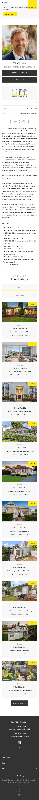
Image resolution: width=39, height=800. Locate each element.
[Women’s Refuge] (19, 743)
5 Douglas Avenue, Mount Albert (19, 491)
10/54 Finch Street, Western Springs (19, 611)
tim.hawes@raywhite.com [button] (28, 113)
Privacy (19, 786)
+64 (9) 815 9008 (20, 733)
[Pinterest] (24, 121)
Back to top (20, 776)
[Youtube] (28, 121)
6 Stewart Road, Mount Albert (19, 332)
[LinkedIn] (19, 121)
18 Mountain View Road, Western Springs (19, 451)
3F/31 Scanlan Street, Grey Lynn (19, 371)
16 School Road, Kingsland (19, 650)
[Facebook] (10, 121)
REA (19, 795)
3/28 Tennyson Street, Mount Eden (19, 571)
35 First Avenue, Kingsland (19, 531)
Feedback (19, 792)
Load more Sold (19, 703)
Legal (19, 789)
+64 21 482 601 (32, 103)
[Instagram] (15, 121)
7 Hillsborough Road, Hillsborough (19, 690)
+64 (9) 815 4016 (31, 108)
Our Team (6, 758)
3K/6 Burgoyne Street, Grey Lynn (19, 411)
